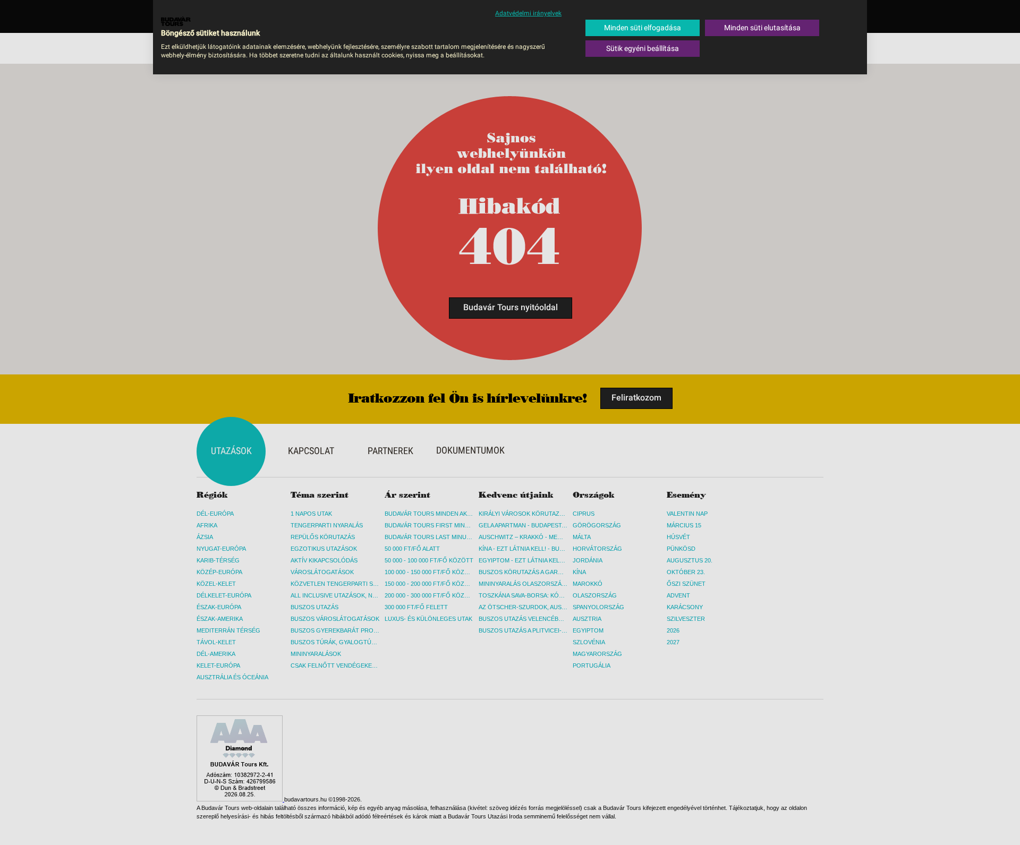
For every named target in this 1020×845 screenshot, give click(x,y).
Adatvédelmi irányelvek (528, 13)
